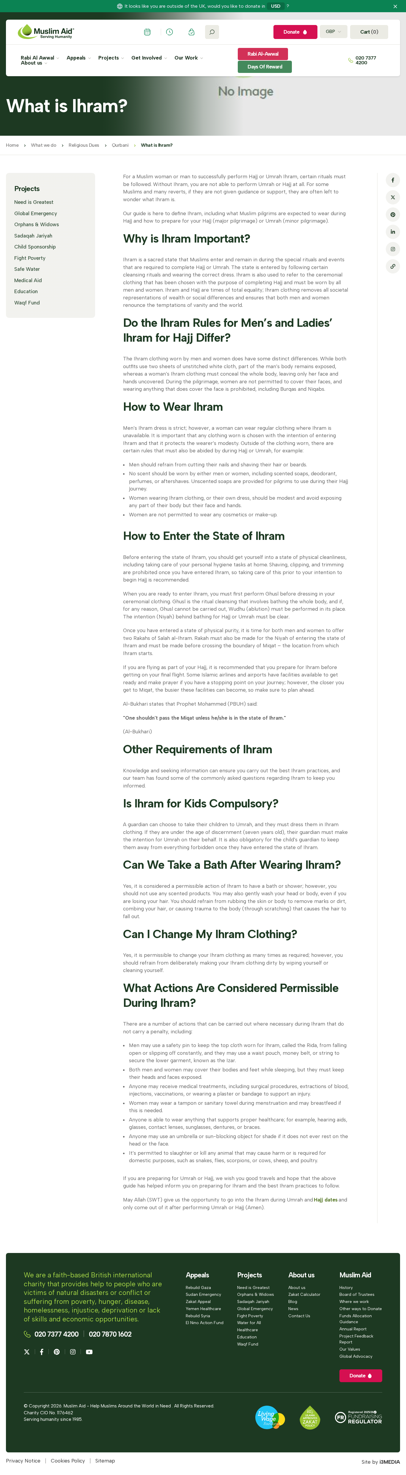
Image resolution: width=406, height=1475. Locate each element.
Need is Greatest (33, 202)
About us (32, 62)
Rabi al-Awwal (263, 54)
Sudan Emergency (203, 1294)
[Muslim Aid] (46, 32)
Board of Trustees (356, 1294)
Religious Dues (84, 145)
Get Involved (147, 57)
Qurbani (120, 145)
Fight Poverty (29, 258)
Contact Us (299, 1315)
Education (26, 291)
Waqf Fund (27, 303)
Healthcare (247, 1329)
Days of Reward (265, 67)
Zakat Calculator (304, 1294)
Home (12, 145)
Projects (109, 57)
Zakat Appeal (198, 1301)
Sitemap (105, 1460)
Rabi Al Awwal (38, 57)
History (346, 1287)
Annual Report (352, 1328)
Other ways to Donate (360, 1308)
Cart (369, 32)
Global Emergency (35, 213)
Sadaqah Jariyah (33, 236)
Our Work (186, 57)
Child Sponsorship (35, 247)
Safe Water (27, 269)
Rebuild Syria (198, 1315)
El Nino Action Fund (205, 1322)
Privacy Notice (23, 1460)
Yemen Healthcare (203, 1308)
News (293, 1308)
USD (276, 6)
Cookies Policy (68, 1460)
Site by (381, 1462)
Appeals (77, 57)
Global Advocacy (355, 1356)
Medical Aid (28, 280)
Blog (292, 1301)
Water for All (249, 1322)
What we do (43, 145)
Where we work (354, 1301)
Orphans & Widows (36, 224)
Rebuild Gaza (198, 1287)
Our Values (349, 1349)
